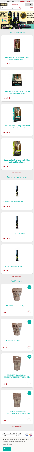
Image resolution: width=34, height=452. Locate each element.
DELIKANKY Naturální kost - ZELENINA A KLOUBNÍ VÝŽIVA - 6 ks (17, 413)
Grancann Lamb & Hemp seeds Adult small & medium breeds (17, 92)
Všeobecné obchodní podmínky (8, 435)
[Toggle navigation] (31, 8)
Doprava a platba (19, 436)
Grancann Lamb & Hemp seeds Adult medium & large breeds (17, 161)
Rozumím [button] (7, 448)
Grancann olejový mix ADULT (13, 266)
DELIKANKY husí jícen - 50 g (13, 340)
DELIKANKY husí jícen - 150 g (13, 306)
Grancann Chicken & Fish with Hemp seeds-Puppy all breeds (17, 58)
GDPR (19, 434)
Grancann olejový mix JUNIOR (14, 202)
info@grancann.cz (25, 1)
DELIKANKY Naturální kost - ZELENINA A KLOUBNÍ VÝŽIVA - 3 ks (17, 376)
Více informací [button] (7, 444)
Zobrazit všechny (17, 172)
